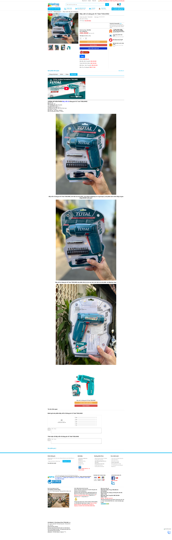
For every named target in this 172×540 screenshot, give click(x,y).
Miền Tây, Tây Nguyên (87, 67)
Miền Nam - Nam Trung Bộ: (88, 65)
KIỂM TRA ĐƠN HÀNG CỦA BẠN (101, 458)
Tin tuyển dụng (81, 463)
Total (121, 23)
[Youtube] (116, 479)
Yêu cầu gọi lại (93, 48)
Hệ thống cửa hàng (81, 461)
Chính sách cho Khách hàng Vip (117, 458)
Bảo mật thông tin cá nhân (116, 463)
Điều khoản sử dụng (115, 461)
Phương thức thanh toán (99, 463)
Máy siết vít (79, 400)
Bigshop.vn (92, 495)
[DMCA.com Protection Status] (105, 504)
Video (67, 74)
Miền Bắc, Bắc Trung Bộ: (88, 61)
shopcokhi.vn (85, 496)
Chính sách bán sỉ (114, 459)
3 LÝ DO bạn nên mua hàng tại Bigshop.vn (117, 466)
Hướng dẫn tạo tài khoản (99, 466)
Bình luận (73, 74)
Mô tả (61, 74)
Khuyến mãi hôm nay (99, 465)
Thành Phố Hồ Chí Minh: (88, 63)
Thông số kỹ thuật (53, 74)
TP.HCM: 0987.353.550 (119, 8)
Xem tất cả (121, 70)
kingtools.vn (77, 496)
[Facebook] (113, 479)
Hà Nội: (84, 59)
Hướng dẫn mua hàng (99, 459)
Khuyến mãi (80, 462)
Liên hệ (79, 465)
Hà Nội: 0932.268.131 (118, 9)
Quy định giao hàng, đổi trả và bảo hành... (100, 462)
